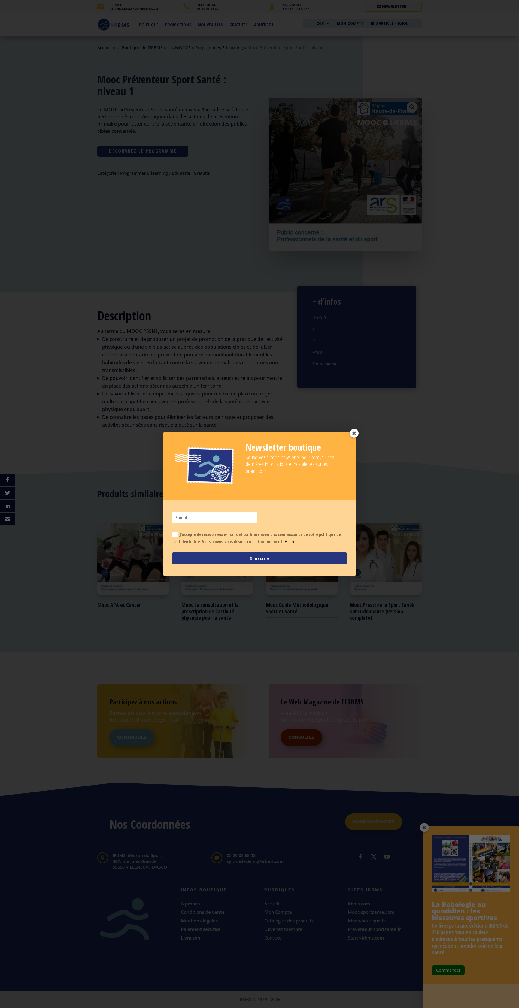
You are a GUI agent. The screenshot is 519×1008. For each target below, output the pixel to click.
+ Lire (290, 541)
